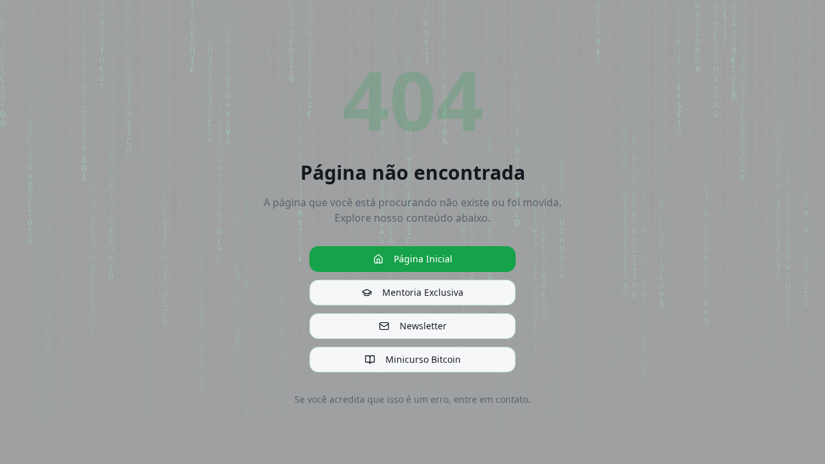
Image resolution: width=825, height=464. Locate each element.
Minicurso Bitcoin (423, 359)
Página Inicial (423, 259)
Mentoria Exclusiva (422, 292)
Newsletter (423, 326)
